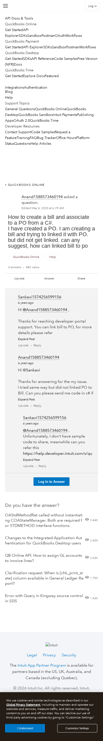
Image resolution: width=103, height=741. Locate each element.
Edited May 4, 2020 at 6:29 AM (43, 208)
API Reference (43, 58)
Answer (49, 278)
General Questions (20, 109)
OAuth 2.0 (22, 120)
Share (81, 278)
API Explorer (33, 47)
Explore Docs (34, 76)
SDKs (23, 35)
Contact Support (18, 132)
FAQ (33, 137)
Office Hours (66, 137)
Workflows (73, 35)
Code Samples (66, 58)
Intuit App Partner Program (42, 665)
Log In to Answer (51, 482)
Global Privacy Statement (23, 705)
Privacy (49, 655)
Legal (32, 655)
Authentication (35, 87)
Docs (18, 64)
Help (9, 97)
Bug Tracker (46, 137)
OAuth (60, 35)
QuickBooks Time (44, 120)
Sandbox (34, 35)
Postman (48, 35)
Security (69, 655)
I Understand (25, 728)
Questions (22, 143)
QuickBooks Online (50, 109)
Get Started (14, 30)
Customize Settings (77, 728)
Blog (9, 91)
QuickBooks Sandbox (35, 114)
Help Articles (40, 143)
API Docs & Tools (19, 18)
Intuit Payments (65, 114)
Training (23, 137)
